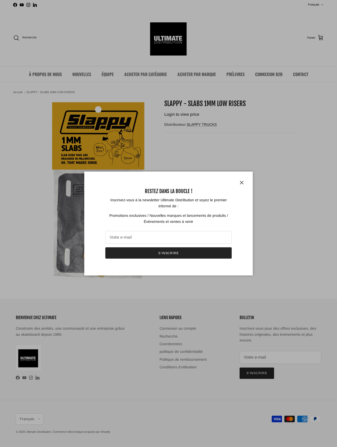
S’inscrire (168, 253)
